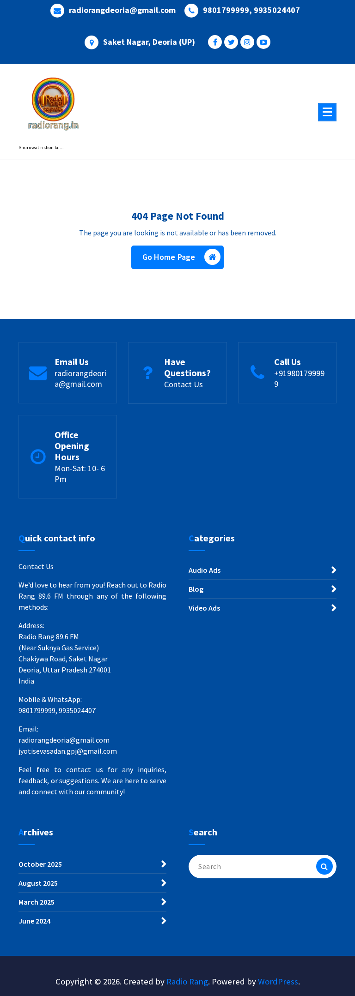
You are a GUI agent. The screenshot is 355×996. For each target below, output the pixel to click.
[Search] (324, 866)
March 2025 (36, 901)
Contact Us (183, 384)
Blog (196, 589)
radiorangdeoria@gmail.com (122, 10)
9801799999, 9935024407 (251, 10)
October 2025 (40, 864)
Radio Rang (187, 981)
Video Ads (204, 607)
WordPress (278, 981)
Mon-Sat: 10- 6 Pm (80, 473)
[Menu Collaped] (327, 112)
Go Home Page (169, 257)
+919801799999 (299, 378)
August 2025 (38, 883)
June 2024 (34, 920)
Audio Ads (204, 570)
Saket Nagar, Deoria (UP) (149, 42)
